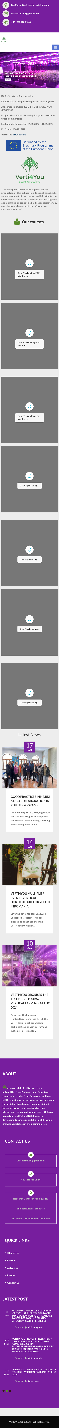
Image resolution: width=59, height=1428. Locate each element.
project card (19, 134)
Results (11, 1275)
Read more (8, 79)
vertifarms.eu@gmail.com (25, 13)
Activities (12, 1267)
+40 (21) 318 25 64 (21, 22)
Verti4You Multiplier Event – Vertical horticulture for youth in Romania (30, 900)
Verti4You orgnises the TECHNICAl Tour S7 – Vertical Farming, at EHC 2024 (30, 1001)
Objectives (13, 1253)
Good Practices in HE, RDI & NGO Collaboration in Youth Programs (30, 801)
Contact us (13, 1282)
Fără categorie (35, 1325)
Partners (12, 1260)
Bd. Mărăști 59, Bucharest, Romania (30, 4)
